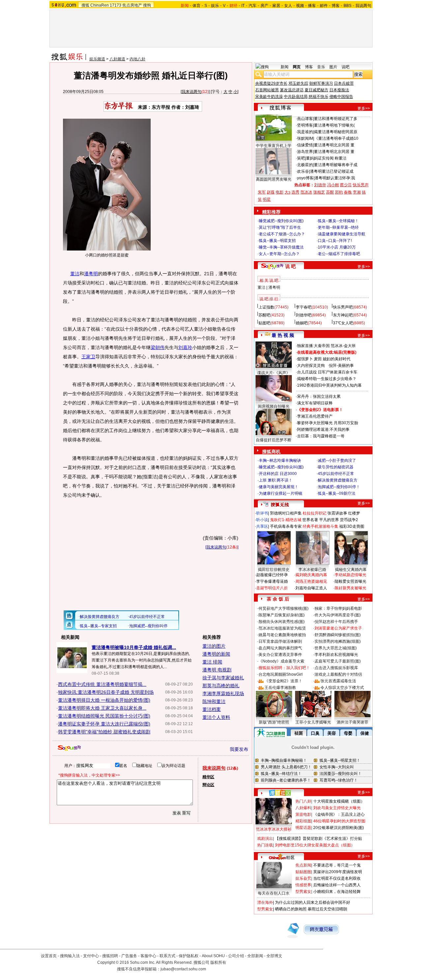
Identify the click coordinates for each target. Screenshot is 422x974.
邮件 (324, 5)
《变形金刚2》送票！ (283, 681)
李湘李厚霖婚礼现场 (223, 693)
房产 (264, 5)
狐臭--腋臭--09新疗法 (336, 493)
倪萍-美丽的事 (341, 365)
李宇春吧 (304, 307)
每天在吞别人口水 (273, 893)
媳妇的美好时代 (336, 359)
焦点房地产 (132, 5)
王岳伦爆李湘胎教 (280, 687)
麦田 (318, 359)
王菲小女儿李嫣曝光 (313, 722)
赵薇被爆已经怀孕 (272, 575)
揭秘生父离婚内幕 (351, 569)
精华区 (208, 777)
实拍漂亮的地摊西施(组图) (338, 641)
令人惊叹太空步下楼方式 (342, 687)
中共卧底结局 (296, 96)
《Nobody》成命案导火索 (281, 661)
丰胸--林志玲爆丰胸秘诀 (280, 460)
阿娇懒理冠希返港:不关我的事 (323, 429)
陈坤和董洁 (214, 701)
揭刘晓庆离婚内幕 (311, 575)
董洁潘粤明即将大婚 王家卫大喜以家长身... (102, 708)
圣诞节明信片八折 (272, 588)
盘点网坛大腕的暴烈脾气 (280, 648)
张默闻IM (305, 138)
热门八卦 (303, 801)
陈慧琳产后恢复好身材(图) (281, 615)
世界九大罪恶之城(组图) (336, 648)
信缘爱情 (305, 145)
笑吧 (301, 158)
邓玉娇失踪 (298, 83)
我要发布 (239, 749)
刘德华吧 (304, 315)
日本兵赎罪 (344, 83)
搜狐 (85, 5)
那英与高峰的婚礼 (220, 685)
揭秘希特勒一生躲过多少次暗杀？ (326, 378)
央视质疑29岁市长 (271, 83)
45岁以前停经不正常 (336, 473)
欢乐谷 (303, 171)
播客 (312, 5)
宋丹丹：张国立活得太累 (319, 396)
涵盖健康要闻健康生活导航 (341, 234)
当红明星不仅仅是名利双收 (337, 878)
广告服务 (129, 956)
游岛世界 (305, 151)
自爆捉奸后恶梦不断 (273, 440)
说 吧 (290, 266)
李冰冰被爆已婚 (312, 569)
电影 (280, 192)
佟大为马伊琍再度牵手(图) (338, 615)
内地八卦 (137, 59)
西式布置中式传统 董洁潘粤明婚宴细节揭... (102, 684)
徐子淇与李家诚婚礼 (223, 677)
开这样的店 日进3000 (278, 473)
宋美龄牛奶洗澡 (269, 96)
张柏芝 (319, 192)
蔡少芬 (346, 185)
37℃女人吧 (343, 323)
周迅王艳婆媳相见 (311, 581)
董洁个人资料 (216, 717)
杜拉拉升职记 (314, 513)
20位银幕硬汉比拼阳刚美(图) (338, 827)
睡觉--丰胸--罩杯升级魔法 (281, 247)
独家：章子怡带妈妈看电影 (338, 608)
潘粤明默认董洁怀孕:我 (335, 178)
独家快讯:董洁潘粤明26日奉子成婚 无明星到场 (106, 692)
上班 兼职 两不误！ (275, 480)
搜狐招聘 (110, 956)
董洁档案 (211, 709)
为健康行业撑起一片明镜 (280, 493)
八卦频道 (117, 59)
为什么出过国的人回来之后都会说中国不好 (312, 902)
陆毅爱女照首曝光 (350, 581)
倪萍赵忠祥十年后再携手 (336, 621)
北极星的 (305, 164)
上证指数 (266, 307)
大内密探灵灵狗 (311, 365)
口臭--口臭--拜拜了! (335, 240)
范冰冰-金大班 (343, 345)
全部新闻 (255, 956)
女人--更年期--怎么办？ (279, 253)
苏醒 (330, 192)
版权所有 (218, 962)
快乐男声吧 (343, 307)
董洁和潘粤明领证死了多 (335, 118)
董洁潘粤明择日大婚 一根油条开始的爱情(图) (104, 700)
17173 (115, 5)
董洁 (74, 273)
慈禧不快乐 (318, 96)
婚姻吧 (302, 323)
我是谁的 (305, 132)
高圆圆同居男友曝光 (273, 179)
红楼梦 (354, 513)
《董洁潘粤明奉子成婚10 (336, 138)
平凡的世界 (329, 519)
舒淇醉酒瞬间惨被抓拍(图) (338, 635)
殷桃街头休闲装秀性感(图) (281, 621)
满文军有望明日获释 (315, 403)
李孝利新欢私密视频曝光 (336, 654)
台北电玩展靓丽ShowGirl (280, 674)
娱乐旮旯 (303, 878)
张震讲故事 (337, 513)
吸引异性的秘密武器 (335, 467)
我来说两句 (191, 91)
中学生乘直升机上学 (273, 145)
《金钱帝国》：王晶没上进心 (339, 814)
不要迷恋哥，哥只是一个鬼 (337, 865)
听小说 (262, 519)
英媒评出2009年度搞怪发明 (337, 872)
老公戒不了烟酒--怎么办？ (282, 234)
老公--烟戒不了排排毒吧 (339, 253)
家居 (276, 5)
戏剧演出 (265, 838)
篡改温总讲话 (292, 90)
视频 (300, 5)
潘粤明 (91, 273)
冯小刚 (333, 185)
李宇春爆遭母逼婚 (272, 581)
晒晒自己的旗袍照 (291, 909)
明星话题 (303, 827)
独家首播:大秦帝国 (313, 345)
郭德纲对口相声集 (286, 513)
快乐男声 (361, 185)
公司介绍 (236, 956)
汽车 (252, 5)
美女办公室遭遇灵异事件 (280, 654)
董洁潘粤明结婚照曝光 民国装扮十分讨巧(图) (104, 716)
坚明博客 (305, 125)
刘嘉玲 (185, 347)
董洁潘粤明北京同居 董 (334, 145)
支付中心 (91, 956)
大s (287, 192)
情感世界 (303, 885)
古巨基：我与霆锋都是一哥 (321, 436)
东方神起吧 (343, 315)
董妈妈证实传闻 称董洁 (326, 158)
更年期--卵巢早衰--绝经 (338, 227)
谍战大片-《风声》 (273, 372)
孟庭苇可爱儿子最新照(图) (338, 661)
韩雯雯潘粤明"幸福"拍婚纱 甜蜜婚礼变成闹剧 (104, 731)
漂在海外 (265, 902)
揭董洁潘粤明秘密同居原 (335, 132)
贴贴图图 (303, 872)
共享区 (262, 526)
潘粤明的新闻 (216, 654)
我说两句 (363, 5)
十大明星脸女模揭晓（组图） (339, 801)
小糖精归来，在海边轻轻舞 (337, 891)
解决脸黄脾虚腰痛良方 (337, 480)
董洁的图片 (214, 646)
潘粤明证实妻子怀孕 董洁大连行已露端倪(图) (104, 723)
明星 (267, 199)
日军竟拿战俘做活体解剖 (280, 641)
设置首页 (49, 956)
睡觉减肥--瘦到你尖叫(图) (281, 221)
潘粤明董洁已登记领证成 (331, 171)
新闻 (284, 67)
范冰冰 (306, 192)
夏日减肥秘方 (316, 90)
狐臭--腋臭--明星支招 (277, 240)
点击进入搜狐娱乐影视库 (336, 667)
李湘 (357, 192)
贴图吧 (264, 323)
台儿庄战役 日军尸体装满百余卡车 (327, 372)
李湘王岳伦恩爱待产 (315, 416)
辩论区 (208, 784)
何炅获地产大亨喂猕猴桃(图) (283, 608)
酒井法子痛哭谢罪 (352, 722)
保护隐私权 (188, 956)
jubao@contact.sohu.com (183, 969)
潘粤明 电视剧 (216, 669)
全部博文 (274, 956)
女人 (288, 5)
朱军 (262, 192)
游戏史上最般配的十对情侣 (338, 674)
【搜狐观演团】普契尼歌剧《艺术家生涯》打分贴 (318, 838)
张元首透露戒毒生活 (338, 681)
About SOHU (213, 956)
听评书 (262, 513)
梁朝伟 (158, 347)
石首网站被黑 (267, 90)
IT (243, 5)
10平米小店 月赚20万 (337, 247)
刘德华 (320, 185)
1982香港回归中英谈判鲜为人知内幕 (329, 385)
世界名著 (310, 519)
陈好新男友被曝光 (350, 588)
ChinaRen (99, 5)
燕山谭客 (305, 118)
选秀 (295, 192)
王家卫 (88, 356)
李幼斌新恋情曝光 (350, 575)
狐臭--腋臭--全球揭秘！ (338, 221)
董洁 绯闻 (212, 661)
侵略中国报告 (341, 96)
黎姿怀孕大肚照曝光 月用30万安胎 (327, 423)
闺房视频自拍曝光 (273, 406)
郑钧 (339, 192)
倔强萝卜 (305, 359)
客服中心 (148, 956)
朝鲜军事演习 (321, 83)
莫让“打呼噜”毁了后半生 (280, 227)
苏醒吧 (264, 315)
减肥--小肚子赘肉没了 (337, 460)
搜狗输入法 (70, 956)
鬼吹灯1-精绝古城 (285, 519)
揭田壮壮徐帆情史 (273, 569)
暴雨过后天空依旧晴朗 (327, 909)
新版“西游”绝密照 (274, 722)
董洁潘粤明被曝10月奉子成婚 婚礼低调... (134, 647)
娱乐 (215, 5)
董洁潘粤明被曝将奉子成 (335, 164)
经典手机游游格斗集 (320, 526)
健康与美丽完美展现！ (278, 487)
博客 (336, 5)
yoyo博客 (305, 178)
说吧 (345, 67)
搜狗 (147, 5)
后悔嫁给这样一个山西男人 (337, 885)
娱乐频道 (97, 59)
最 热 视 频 (283, 335)
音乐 (321, 67)
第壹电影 (303, 814)
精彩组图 (303, 821)
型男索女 (303, 891)
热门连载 (265, 845)
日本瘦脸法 (339, 90)
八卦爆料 (303, 808)
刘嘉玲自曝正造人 (311, 588)
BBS (347, 5)
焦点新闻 (303, 865)
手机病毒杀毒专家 (286, 526)
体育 (196, 5)
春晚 (348, 192)
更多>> (363, 108)
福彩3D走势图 (351, 526)
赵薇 (271, 192)
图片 (333, 67)
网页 (297, 67)
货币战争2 (349, 519)
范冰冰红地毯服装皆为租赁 (282, 628)
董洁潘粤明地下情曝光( (334, 125)
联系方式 (167, 956)
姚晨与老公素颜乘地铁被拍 (282, 635)
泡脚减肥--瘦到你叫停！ (339, 487)
